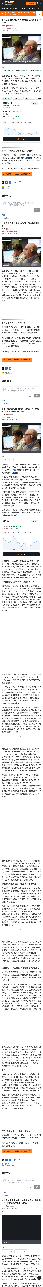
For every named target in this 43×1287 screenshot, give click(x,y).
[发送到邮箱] (20, 182)
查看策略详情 (6, 107)
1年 (21, 122)
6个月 (17, 122)
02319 (15, 470)
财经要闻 (22, 8)
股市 (28, 8)
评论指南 (4, 215)
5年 (25, 122)
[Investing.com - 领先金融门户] (9, 3)
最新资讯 (5, 8)
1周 (8, 122)
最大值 (29, 122)
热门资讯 (13, 8)
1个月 (12, 122)
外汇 (34, 8)
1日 (5, 122)
